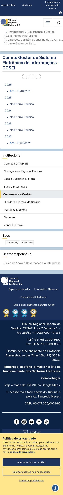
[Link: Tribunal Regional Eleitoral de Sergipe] (11, 280)
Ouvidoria (27, 5)
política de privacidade (22, 452)
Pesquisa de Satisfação (34, 297)
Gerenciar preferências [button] (31, 480)
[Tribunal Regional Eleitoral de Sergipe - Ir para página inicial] (10, 22)
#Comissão (27, 242)
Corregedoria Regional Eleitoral (23, 171)
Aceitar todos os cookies (31, 462)
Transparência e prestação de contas (52, 5)
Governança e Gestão (41, 31)
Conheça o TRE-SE (16, 163)
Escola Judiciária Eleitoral (19, 178)
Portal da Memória (15, 209)
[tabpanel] (31, 114)
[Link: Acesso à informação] (60, 13)
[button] (58, 22)
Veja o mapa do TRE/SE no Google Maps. (33, 385)
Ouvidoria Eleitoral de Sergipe (22, 202)
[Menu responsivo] (47, 22)
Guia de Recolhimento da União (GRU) (34, 304)
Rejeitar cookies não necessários (32, 472)
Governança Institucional (21, 35)
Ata (12, 91)
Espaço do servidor (19, 289)
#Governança (12, 242)
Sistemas (9, 217)
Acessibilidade (8, 5)
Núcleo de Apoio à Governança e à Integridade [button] (31, 263)
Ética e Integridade (15, 186)
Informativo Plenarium (46, 289)
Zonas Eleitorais (14, 225)
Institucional (16, 31)
